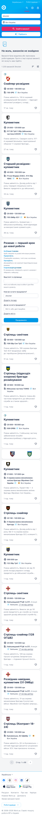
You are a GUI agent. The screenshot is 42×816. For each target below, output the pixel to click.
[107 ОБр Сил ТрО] (29, 454)
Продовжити (21, 320)
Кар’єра (33, 792)
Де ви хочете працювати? (15, 305)
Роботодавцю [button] (10, 805)
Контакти (15, 792)
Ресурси (5, 792)
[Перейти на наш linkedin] (21, 780)
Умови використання (11, 799)
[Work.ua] (4, 7)
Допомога (21, 796)
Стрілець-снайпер (16, 513)
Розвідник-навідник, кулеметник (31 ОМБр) (18, 681)
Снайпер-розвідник (16, 83)
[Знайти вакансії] (26, 7)
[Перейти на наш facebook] (4, 780)
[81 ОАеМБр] (12, 454)
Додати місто (9, 313)
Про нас (24, 792)
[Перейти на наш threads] (10, 780)
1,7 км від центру (26, 605)
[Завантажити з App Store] (9, 786)
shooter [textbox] (6, 16)
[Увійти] (37, 7)
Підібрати (22, 34)
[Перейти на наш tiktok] (27, 780)
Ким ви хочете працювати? (15, 292)
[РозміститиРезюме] (32, 7)
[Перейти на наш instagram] (15, 780)
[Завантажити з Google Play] (25, 786)
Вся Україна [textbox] (10, 22)
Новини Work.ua (8, 796)
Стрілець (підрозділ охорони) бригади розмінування (17, 376)
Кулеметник (11, 122)
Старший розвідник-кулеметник (17, 165)
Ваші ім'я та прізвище (13, 277)
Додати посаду (10, 300)
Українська (6, 775)
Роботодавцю (32, 2)
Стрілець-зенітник (16, 334)
